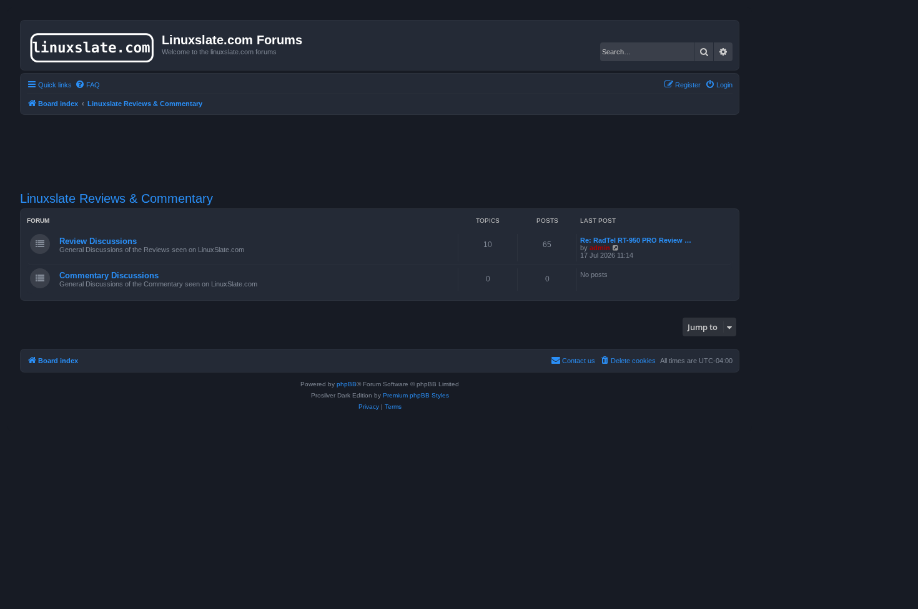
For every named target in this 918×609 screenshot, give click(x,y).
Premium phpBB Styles (416, 395)
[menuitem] (87, 84)
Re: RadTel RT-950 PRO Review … (635, 240)
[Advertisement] (379, 145)
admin (600, 247)
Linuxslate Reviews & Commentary (116, 198)
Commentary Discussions (109, 275)
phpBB (347, 384)
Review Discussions (98, 241)
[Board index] (93, 45)
